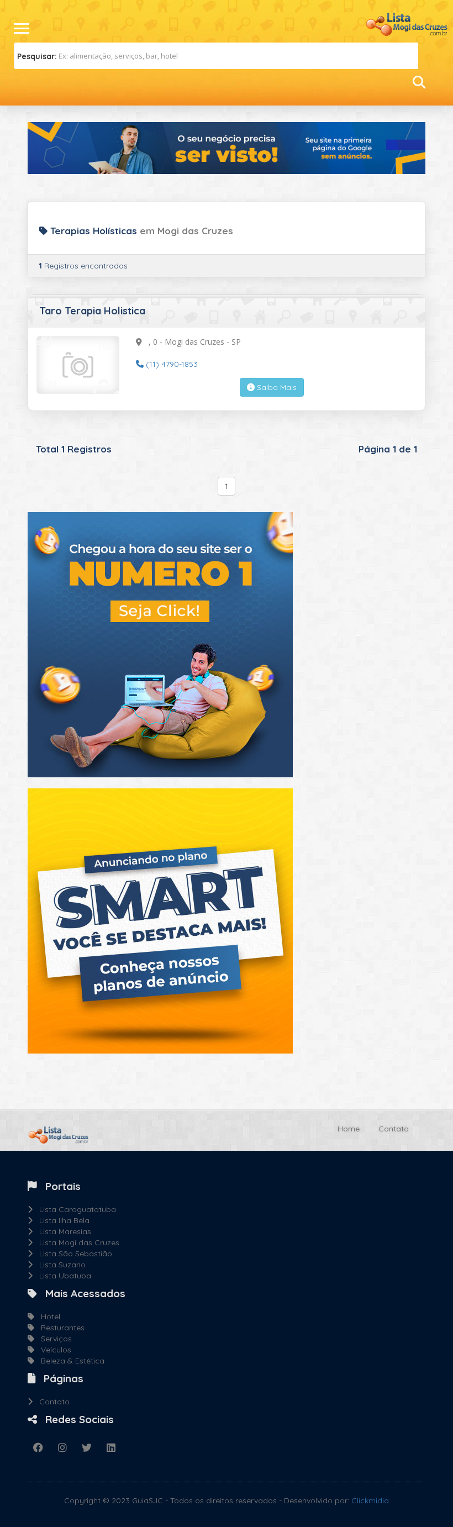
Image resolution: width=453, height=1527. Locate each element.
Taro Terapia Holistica (92, 310)
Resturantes (59, 1328)
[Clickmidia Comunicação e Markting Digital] (160, 644)
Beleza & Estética (69, 1361)
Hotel (47, 1316)
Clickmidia (370, 1500)
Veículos (52, 1350)
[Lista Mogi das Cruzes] (406, 23)
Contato (393, 1129)
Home (349, 1129)
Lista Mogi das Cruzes (76, 1242)
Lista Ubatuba (62, 1276)
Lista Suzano (59, 1265)
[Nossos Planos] (160, 920)
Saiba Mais (276, 387)
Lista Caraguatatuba (74, 1209)
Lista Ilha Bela (61, 1220)
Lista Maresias (62, 1231)
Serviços (53, 1339)
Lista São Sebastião (72, 1254)
